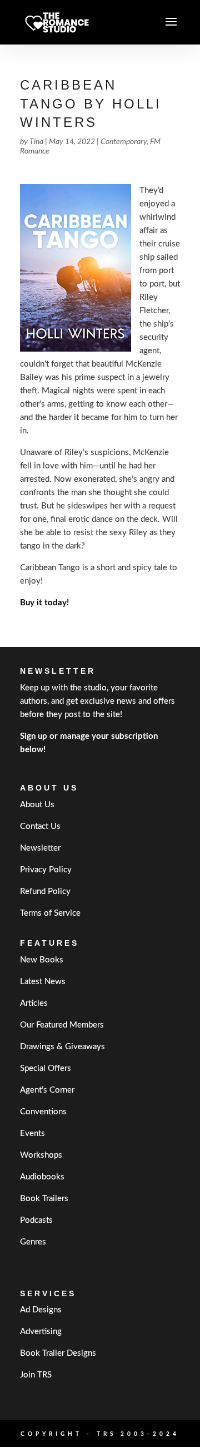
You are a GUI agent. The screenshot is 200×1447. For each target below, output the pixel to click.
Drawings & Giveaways (62, 1047)
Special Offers (45, 1068)
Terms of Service (50, 913)
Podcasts (36, 1220)
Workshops (41, 1155)
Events (32, 1133)
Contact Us (40, 826)
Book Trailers (44, 1198)
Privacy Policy (46, 870)
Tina (36, 142)
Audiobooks (42, 1177)
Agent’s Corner (47, 1090)
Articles (34, 1003)
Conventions (43, 1112)
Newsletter (40, 848)
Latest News (43, 981)
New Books (41, 960)
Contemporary (124, 142)
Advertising (41, 1331)
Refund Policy (45, 891)
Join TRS (36, 1375)
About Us (37, 805)
